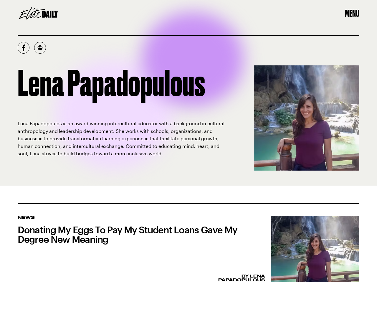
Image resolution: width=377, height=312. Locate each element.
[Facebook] (23, 48)
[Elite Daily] (38, 13)
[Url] (40, 48)
